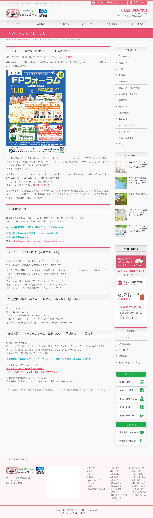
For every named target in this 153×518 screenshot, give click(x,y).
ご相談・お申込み (138, 486)
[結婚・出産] (131, 382)
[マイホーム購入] (131, 390)
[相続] (131, 415)
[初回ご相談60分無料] (131, 283)
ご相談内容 (114, 480)
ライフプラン (125, 132)
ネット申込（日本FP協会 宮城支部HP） (25, 368)
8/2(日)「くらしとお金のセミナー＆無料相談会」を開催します (138, 212)
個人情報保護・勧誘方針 (18, 459)
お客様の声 (114, 477)
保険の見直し (125, 343)
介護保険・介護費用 (128, 94)
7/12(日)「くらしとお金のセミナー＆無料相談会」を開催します (138, 228)
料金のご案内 (115, 471)
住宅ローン (124, 56)
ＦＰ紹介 (91, 483)
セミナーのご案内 (66, 57)
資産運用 (123, 356)
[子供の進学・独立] (131, 398)
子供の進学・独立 (138, 477)
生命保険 (123, 81)
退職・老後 (136, 480)
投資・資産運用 (126, 138)
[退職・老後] (131, 407)
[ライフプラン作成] (131, 296)
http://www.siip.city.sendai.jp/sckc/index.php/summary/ (38, 241)
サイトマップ (92, 468)
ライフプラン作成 (139, 492)
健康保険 (123, 106)
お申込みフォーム (139, 495)
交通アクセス (139, 2)
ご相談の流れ (115, 474)
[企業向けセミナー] (131, 441)
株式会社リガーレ (73, 510)
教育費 (122, 75)
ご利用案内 (114, 468)
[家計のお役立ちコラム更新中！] (131, 261)
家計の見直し (125, 337)
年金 (121, 69)
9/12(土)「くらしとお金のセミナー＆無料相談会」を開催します (138, 164)
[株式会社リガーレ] (26, 16)
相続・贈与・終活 (138, 483)
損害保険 (123, 62)
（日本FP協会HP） (41, 185)
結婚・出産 (136, 471)
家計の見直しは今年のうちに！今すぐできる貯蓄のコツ (29, 390)
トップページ (92, 471)
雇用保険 (123, 100)
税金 (121, 144)
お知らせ (123, 119)
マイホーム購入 (138, 474)
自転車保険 (124, 113)
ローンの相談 (116, 489)
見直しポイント (138, 468)
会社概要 (90, 477)
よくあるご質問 (138, 489)
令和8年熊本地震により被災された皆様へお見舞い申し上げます (138, 180)
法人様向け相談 (117, 498)
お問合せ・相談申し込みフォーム (110, 2)
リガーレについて (94, 480)
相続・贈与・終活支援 (129, 88)
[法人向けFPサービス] (131, 432)
